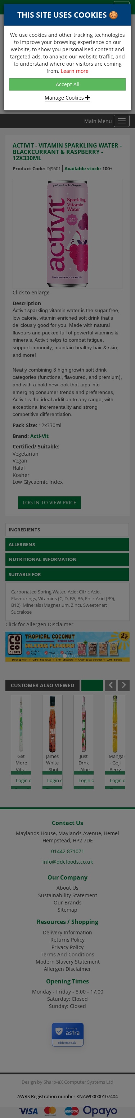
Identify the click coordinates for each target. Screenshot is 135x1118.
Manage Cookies (65, 97)
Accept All (68, 84)
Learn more (75, 70)
